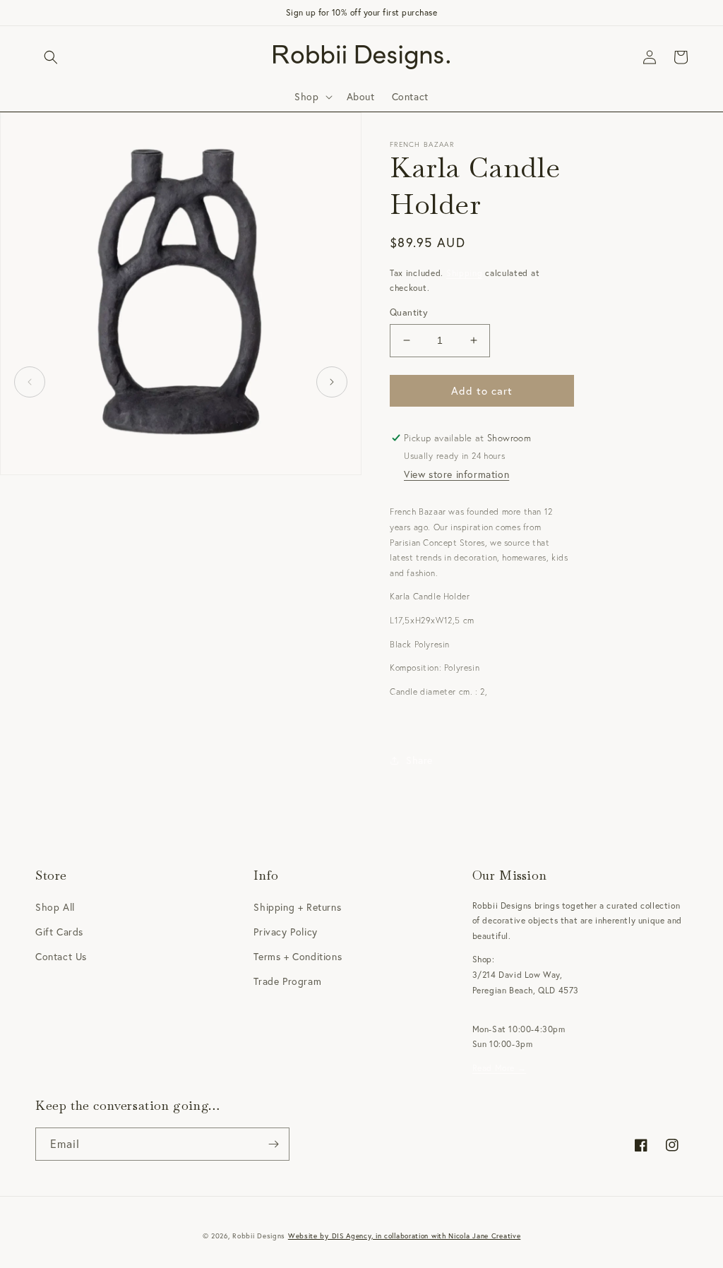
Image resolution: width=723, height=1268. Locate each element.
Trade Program (287, 981)
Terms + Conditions (297, 956)
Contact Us (61, 956)
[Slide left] (29, 381)
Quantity (409, 312)
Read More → (499, 1068)
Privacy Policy (285, 931)
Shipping (464, 273)
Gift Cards (59, 931)
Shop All (55, 907)
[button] (50, 57)
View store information (456, 474)
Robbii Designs (258, 1235)
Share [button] (419, 760)
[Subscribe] (273, 1144)
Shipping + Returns (297, 907)
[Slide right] (331, 381)
